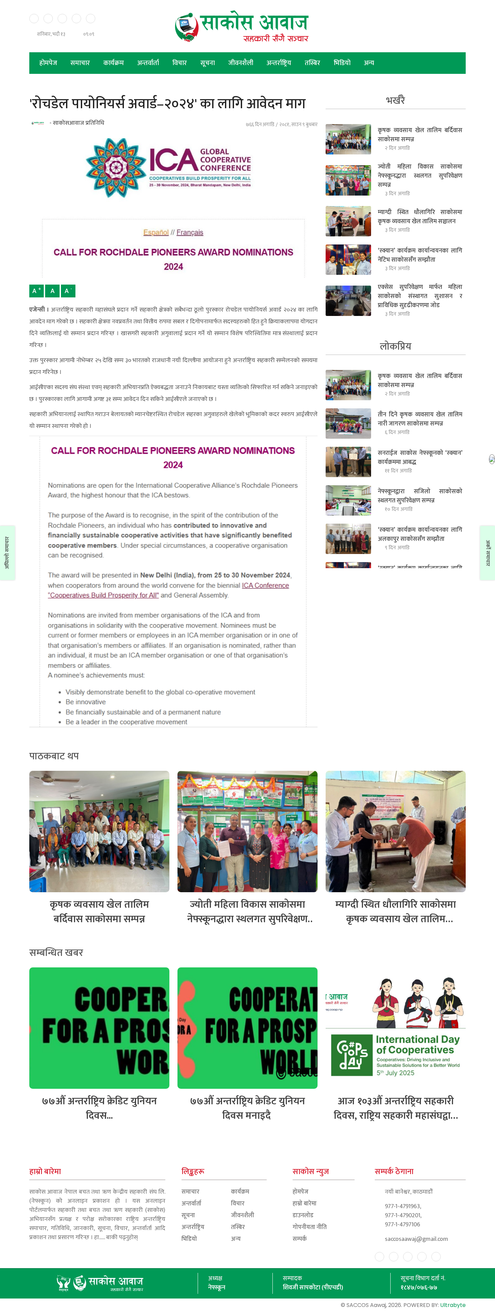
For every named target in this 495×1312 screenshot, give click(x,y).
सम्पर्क (300, 1239)
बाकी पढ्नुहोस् (122, 1237)
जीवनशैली (241, 63)
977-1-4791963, (403, 1206)
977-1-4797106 (402, 1224)
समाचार (81, 63)
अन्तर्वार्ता (149, 63)
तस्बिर (313, 63)
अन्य (369, 63)
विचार (180, 63)
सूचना (208, 63)
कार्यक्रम (114, 63)
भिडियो (343, 63)
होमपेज (48, 63)
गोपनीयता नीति (310, 1227)
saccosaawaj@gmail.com (416, 1239)
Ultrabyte (453, 1305)
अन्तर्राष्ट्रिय (280, 63)
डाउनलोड (303, 1215)
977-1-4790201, (403, 1215)
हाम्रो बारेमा (305, 1203)
